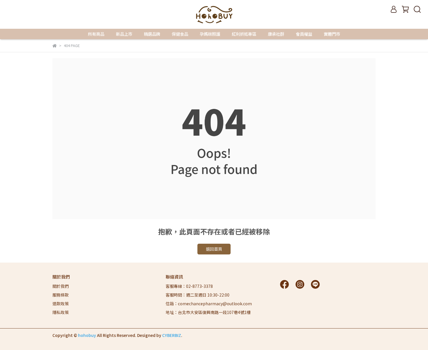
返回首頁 (214, 249)
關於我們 (60, 286)
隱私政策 (60, 312)
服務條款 (60, 295)
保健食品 (180, 34)
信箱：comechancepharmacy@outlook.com (209, 303)
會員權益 (304, 34)
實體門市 (332, 34)
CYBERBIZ (171, 335)
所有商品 (96, 34)
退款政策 (60, 303)
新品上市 (124, 34)
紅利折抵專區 (244, 34)
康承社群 (276, 34)
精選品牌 (152, 34)
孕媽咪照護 (210, 34)
